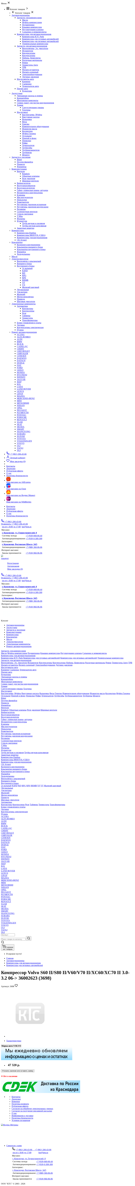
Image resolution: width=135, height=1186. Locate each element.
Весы (24, 122)
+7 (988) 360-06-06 (34, 547)
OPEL (19, 408)
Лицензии (10, 509)
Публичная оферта (14, 511)
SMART (20, 429)
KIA (19, 384)
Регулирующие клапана (33, 29)
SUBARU (21, 434)
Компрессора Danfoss (26, 233)
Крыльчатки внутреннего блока (31, 249)
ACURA (21, 334)
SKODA (20, 427)
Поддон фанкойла (25, 162)
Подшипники (28, 25)
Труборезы (27, 152)
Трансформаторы (30, 320)
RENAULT (22, 420)
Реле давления (28, 178)
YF (23, 282)
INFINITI (21, 377)
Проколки (26, 141)
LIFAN (20, 394)
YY (23, 285)
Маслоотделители (25, 197)
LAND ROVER (24, 389)
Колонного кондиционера (28, 245)
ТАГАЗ (20, 448)
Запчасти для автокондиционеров (32, 46)
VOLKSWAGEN (24, 441)
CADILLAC (22, 346)
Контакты (10, 506)
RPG (24, 275)
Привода (21, 164)
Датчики (21, 325)
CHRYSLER (22, 353)
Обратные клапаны (31, 176)
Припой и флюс (29, 138)
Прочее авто (22, 88)
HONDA (21, 372)
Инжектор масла (29, 129)
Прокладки (22, 200)
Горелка (25, 124)
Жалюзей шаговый (30, 287)
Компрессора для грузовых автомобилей (40, 39)
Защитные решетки (25, 228)
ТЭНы (20, 216)
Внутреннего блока (25, 266)
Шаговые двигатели (26, 301)
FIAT (19, 365)
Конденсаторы (28, 53)
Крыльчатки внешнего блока (30, 247)
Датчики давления (30, 77)
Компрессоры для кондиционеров (32, 237)
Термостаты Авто (30, 65)
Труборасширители (31, 150)
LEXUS (20, 391)
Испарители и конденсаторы (30, 193)
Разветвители (23, 202)
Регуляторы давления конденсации (32, 207)
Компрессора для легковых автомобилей (40, 41)
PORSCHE (22, 417)
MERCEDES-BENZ (26, 398)
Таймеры (26, 315)
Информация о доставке (22, 1116)
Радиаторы (27, 91)
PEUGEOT (22, 410)
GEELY (20, 370)
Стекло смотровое (25, 214)
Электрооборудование (32, 74)
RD (23, 273)
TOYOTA (21, 438)
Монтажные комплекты (27, 100)
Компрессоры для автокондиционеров (34, 34)
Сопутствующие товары (33, 107)
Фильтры (21, 219)
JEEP (19, 382)
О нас (8, 513)
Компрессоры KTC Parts (33, 36)
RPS (24, 278)
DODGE (21, 363)
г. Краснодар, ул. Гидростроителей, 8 (19, 533)
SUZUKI (21, 436)
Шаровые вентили (30, 181)
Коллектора (27, 131)
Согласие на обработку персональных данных (32, 1108)
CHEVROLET (23, 351)
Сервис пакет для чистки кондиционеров (35, 103)
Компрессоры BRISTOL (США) (31, 235)
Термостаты (27, 318)
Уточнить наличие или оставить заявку (17, 1071)
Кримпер (26, 81)
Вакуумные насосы (31, 117)
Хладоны (26, 110)
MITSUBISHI (23, 403)
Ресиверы (21, 209)
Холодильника (23, 254)
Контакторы (27, 308)
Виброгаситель (23, 183)
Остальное (27, 136)
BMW (19, 342)
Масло (25, 20)
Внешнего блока (24, 263)
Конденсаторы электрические (30, 327)
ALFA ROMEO (24, 337)
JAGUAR (21, 379)
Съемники (27, 84)
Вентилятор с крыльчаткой (29, 261)
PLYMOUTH (23, 412)
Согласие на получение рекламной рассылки (32, 1111)
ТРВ (24, 67)
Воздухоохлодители (26, 188)
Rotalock (26, 174)
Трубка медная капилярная (34, 226)
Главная (9, 958)
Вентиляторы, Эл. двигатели (35, 48)
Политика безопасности (17, 516)
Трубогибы (27, 148)
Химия (20, 105)
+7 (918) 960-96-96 (34, 553)
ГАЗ (18, 446)
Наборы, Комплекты (31, 58)
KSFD (25, 271)
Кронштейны (23, 98)
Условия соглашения (21, 1120)
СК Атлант (22, 240)
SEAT (19, 424)
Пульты (20, 330)
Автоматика (22, 306)
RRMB (25, 280)
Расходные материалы (32, 60)
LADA (20, 386)
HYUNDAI (22, 375)
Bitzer (19, 159)
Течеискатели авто (30, 86)
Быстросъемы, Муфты (32, 115)
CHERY (20, 349)
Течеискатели (28, 145)
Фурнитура (22, 221)
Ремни (25, 62)
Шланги (26, 155)
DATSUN (21, 360)
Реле (24, 313)
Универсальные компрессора (35, 44)
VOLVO (20, 443)
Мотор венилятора (25, 297)
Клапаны (21, 195)
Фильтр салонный (30, 72)
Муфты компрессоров (32, 22)
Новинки (16, 1101)
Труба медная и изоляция (33, 223)
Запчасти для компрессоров (29, 18)
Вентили (21, 171)
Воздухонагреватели (26, 185)
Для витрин (22, 292)
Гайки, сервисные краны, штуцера (32, 190)
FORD (20, 368)
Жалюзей (21, 294)
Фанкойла (21, 252)
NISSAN (21, 405)
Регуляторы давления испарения (31, 204)
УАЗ (19, 450)
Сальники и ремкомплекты (34, 32)
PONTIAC (21, 415)
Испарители (27, 51)
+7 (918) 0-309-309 (34, 538)
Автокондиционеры (15, 961)
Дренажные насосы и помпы (30, 96)
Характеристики (13, 1041)
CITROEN (21, 356)
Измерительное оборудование (35, 126)
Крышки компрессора (32, 27)
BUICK (20, 344)
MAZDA (21, 396)
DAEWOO (21, 358)
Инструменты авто (25, 79)
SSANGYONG (23, 431)
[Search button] (28, 938)
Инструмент (22, 112)
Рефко (25, 143)
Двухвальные (23, 289)
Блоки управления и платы (29, 323)
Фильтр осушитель (30, 70)
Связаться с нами (14, 1145)
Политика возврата (20, 1104)
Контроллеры (28, 311)
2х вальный (27, 268)
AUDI (19, 339)
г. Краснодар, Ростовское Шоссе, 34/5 (19, 544)
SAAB (20, 422)
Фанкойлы (21, 167)
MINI (19, 401)
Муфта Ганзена (29, 133)
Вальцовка (27, 119)
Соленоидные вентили (27, 211)
